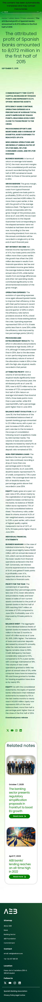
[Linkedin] (20, 730)
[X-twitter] (8, 730)
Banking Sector (9, 934)
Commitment (9, 943)
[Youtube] (12, 730)
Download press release (17, 717)
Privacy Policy (9, 995)
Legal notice (20, 995)
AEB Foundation (10, 939)
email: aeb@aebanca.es (13, 953)
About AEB (8, 926)
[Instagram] (16, 730)
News (6, 930)
